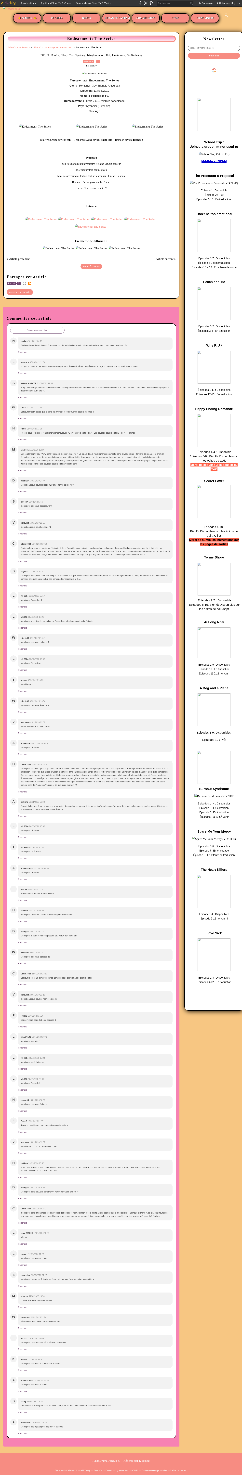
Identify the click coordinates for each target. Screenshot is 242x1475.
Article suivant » (166, 258)
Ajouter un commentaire (37, 330)
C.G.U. (135, 1470)
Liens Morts (205, 18)
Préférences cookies (178, 1470)
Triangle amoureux (96, 55)
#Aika (70, 1470)
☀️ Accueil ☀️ (27, 18)
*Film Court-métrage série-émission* (53, 47)
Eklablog (144, 1460)
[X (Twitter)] (146, 3)
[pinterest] (151, 3)
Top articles (98, 1470)
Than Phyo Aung (77, 55)
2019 (42, 55)
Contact (109, 1470)
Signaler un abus (122, 1470)
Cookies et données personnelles (154, 1470)
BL (48, 55)
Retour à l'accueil (91, 266)
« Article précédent (18, 258)
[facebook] (140, 3)
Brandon (55, 55)
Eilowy (64, 55)
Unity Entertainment (115, 55)
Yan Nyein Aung (134, 55)
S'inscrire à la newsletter (20, 292)
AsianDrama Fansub (19, 47)
